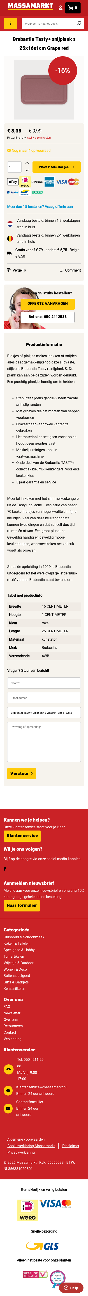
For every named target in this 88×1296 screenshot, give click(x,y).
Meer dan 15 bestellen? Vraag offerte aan (40, 206)
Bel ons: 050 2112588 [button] (48, 317)
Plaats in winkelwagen (54, 167)
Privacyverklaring (21, 1152)
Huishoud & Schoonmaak (24, 937)
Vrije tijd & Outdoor (18, 963)
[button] (22, 836)
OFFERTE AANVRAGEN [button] (48, 303)
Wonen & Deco (15, 969)
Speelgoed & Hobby (19, 950)
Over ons (11, 1020)
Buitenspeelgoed (17, 976)
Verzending (12, 1039)
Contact (10, 1032)
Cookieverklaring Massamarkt (31, 1146)
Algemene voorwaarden (26, 1139)
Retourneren (13, 1026)
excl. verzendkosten (39, 137)
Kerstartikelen (14, 989)
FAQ (7, 1007)
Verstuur (20, 773)
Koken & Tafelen (17, 943)
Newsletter (12, 1013)
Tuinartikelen (14, 956)
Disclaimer (70, 1146)
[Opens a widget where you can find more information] (71, 1288)
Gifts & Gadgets (16, 982)
